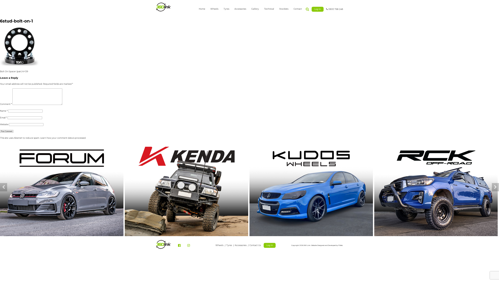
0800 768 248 (335, 9)
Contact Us (255, 245)
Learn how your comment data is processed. (63, 138)
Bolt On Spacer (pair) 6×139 (14, 71)
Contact (298, 9)
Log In (317, 9)
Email (3, 117)
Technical (269, 9)
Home (202, 9)
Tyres (226, 9)
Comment (6, 104)
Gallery (255, 9)
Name (4, 111)
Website (4, 124)
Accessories (240, 9)
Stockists (283, 9)
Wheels (214, 9)
